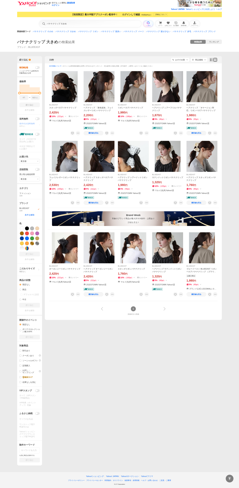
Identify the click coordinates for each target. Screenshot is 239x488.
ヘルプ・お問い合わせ (149, 480)
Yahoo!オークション (130, 476)
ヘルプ (219, 9)
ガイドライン (118, 480)
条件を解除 (29, 215)
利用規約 (108, 480)
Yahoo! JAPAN (178, 9)
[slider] (19, 93)
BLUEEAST (53, 105)
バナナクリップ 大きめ (37, 42)
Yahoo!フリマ (147, 476)
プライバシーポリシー (76, 480)
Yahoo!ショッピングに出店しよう (200, 9)
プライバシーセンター (94, 480)
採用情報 (136, 480)
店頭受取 (23, 169)
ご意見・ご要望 (165, 480)
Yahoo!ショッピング (95, 476)
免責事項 (127, 480)
